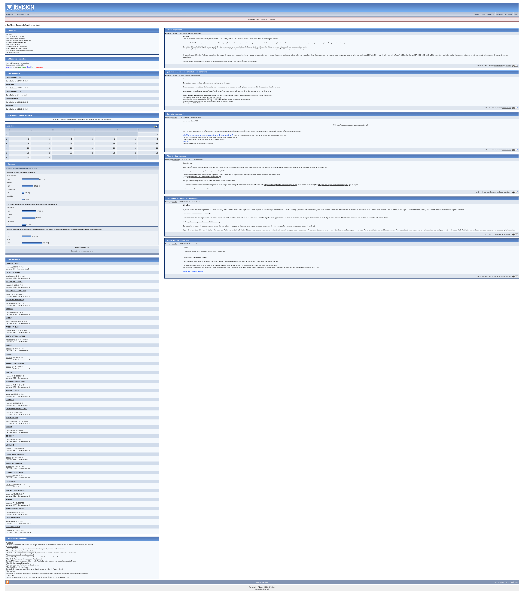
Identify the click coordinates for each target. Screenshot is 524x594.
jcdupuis (9, 285)
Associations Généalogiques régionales (20, 50)
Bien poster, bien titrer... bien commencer (183, 198)
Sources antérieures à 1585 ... (16, 381)
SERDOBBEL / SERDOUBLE (16, 290)
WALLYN (9, 318)
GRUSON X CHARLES (14, 463)
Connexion (264, 19)
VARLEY (9, 372)
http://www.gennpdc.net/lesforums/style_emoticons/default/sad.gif (256, 167)
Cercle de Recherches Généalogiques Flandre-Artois (24, 559)
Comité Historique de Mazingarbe (18, 563)
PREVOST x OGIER (13, 527)
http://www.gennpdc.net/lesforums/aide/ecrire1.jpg (203, 222)
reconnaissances (12, 98)
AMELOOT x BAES (12, 327)
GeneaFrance (11, 571)
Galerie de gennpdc (174, 30)
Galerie (476, 14)
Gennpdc (9, 14)
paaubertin (507, 192)
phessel (8, 448)
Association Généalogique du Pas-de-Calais (21, 551)
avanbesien (10, 276)
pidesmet (9, 385)
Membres (499, 14)
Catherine (13, 81)
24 (49, 153)
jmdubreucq (176, 159)
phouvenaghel (10, 330)
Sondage (11, 164)
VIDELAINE (10, 445)
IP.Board (260, 587)
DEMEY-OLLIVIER (12, 263)
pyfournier (9, 312)
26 (92, 153)
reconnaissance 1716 (13, 91)
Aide (516, 14)
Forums (9, 34)
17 (49, 148)
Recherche (509, 14)
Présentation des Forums (15, 36)
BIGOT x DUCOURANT (14, 281)
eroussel (9, 467)
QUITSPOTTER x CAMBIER (15, 336)
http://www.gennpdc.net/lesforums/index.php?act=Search (202, 97)
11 (71, 143)
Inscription (272, 19)
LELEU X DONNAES (13, 272)
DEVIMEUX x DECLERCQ (15, 300)
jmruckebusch (11, 321)
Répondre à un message (176, 156)
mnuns (8, 358)
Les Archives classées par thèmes (195, 257)
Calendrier (491, 14)
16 (28, 148)
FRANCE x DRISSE (12, 390)
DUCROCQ (10, 400)
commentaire (498, 65)
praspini (8, 412)
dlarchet (174, 33)
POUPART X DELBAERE (14, 472)
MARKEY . (9, 345)
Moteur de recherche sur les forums (19, 40)
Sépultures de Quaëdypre (15, 508)
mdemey (9, 267)
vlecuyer (9, 303)
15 (157, 143)
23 (28, 153)
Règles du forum (23, 14)
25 (71, 153)
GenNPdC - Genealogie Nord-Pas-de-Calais (23, 25)
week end (9, 105)
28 (135, 153)
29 (157, 153)
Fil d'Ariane (10, 575)
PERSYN (9, 499)
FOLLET (9, 427)
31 (49, 157)
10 (49, 143)
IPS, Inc (271, 587)
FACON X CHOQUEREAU (15, 454)
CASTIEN (9, 309)
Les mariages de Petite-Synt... (16, 409)
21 (135, 148)
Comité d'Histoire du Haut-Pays (17, 567)
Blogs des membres (13, 44)
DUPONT (9, 354)
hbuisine (9, 376)
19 (92, 148)
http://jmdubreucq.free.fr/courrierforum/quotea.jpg (334, 185)
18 (71, 148)
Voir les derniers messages (16, 38)
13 (114, 143)
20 (114, 148)
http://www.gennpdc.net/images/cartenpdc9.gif (352, 125)
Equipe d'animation (13, 52)
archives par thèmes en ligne (178, 240)
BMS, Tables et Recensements (17, 48)
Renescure (10, 84)
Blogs (483, 14)
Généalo (10, 543)
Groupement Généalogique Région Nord (20, 555)
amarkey (9, 348)
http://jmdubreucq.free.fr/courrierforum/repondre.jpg (204, 177)
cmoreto (15, 67)
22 (157, 148)
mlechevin (9, 485)
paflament (9, 530)
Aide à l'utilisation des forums (16, 42)
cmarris (8, 367)
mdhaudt (9, 512)
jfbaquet (8, 294)
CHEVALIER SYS (12, 418)
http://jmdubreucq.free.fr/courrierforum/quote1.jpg (280, 185)
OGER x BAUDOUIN (13, 517)
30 (28, 157)
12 (92, 143)
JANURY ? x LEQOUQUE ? (15, 490)
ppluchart (9, 503)
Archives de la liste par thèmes (17, 46)
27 (114, 153)
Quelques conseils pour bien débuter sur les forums (187, 72)
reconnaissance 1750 (13, 77)
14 (135, 143)
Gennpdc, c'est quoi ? (175, 114)
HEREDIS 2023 (11, 481)
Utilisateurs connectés (17, 59)
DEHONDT (10, 436)
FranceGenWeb (12, 547)
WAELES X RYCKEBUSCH (15, 363)
